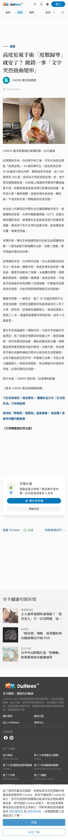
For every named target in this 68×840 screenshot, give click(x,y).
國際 (31, 12)
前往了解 (34, 832)
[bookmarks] (41, 4)
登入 (58, 4)
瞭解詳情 (34, 508)
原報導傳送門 (53, 530)
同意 (34, 822)
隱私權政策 (16, 811)
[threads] (11, 738)
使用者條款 (34, 811)
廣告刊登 (39, 716)
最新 (8, 12)
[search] (62, 12)
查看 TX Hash (11, 530)
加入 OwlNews (11, 722)
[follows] (34, 4)
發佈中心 (39, 722)
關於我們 (8, 716)
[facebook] (6, 738)
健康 (19, 12)
